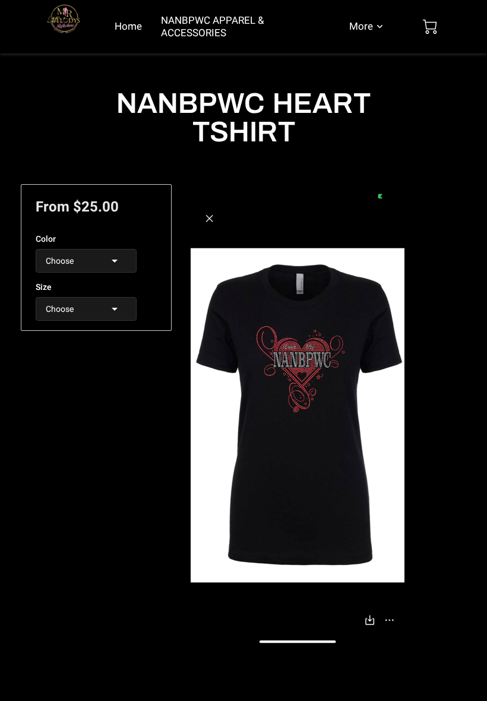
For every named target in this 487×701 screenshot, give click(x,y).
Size (44, 287)
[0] (430, 27)
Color (46, 239)
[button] (86, 261)
